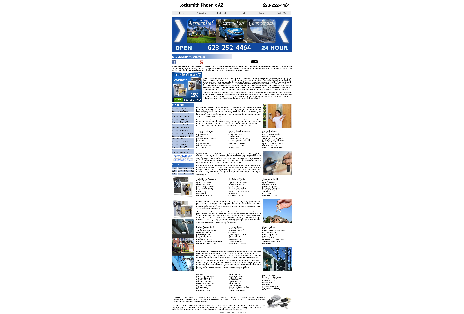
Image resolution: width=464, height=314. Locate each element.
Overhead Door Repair (270, 286)
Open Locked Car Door (204, 193)
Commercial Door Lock (204, 278)
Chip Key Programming (270, 133)
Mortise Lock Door (234, 133)
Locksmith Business (235, 142)
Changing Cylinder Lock (270, 238)
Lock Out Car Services (236, 184)
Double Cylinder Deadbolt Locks (273, 231)
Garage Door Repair (235, 135)
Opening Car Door (268, 136)
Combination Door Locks (270, 288)
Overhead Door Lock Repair (206, 138)
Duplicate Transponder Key (205, 227)
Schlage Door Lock (235, 278)
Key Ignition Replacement (205, 188)
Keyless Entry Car (234, 282)
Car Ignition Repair (202, 238)
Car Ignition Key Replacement (206, 179)
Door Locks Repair (234, 231)
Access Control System (270, 279)
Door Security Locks (203, 291)
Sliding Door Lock (268, 227)
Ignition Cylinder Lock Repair (272, 144)
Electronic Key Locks (203, 282)
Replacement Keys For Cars (206, 243)
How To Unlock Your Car (237, 179)
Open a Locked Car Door (205, 186)
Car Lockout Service (269, 234)
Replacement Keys (235, 136)
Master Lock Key (234, 274)
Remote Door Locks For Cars (238, 287)
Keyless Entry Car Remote (237, 183)
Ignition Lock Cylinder (203, 184)
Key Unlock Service (269, 184)
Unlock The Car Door (269, 186)
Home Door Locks (268, 275)
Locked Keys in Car (235, 193)
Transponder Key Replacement (207, 229)
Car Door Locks (233, 232)
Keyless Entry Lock (203, 280)
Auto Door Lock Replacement (272, 147)
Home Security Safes (203, 145)
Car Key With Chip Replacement (273, 190)
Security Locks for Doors (205, 276)
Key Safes (266, 284)
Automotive (201, 13)
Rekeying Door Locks (269, 229)
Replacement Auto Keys (204, 195)
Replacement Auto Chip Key (238, 138)
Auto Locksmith (201, 287)
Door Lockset (233, 289)
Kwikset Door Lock (235, 241)
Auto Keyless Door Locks (271, 241)
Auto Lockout (233, 186)
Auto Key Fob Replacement (206, 231)
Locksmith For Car (268, 193)
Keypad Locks (201, 274)
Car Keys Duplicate (203, 234)
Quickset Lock (201, 136)
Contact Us (281, 13)
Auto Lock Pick (267, 236)
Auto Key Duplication (269, 131)
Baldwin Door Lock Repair (237, 234)
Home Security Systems (237, 243)
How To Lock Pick (234, 240)
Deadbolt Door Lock (235, 280)
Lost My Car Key (268, 181)
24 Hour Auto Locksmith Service (273, 140)
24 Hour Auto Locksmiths (205, 190)
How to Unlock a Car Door (237, 188)
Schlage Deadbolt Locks (237, 291)
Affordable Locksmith (203, 133)
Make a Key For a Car (270, 142)
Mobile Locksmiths (203, 289)
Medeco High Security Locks (238, 229)
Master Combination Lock (271, 290)
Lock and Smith (233, 147)
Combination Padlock (235, 276)
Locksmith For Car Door (236, 190)
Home (181, 13)
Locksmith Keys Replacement (239, 131)
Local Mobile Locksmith (236, 144)
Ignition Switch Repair (204, 232)
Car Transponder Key (235, 195)
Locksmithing (201, 147)
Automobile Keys (268, 192)
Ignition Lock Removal (204, 183)
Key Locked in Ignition (204, 236)
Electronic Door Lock (203, 285)
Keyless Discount (202, 144)
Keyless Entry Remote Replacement (209, 241)
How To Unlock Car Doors (271, 135)
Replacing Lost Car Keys (271, 145)
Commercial (241, 13)
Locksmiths (200, 140)
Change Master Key (269, 232)
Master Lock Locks (235, 236)
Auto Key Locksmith (269, 195)
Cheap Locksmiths (235, 285)
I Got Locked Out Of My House (273, 240)
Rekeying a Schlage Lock (205, 283)
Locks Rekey (201, 142)
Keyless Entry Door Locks (271, 277)
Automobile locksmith (236, 145)
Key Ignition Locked (235, 227)
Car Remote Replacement (205, 181)
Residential (221, 13)
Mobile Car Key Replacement (238, 192)
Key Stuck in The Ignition (271, 188)
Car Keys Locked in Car (236, 181)
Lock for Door (267, 282)
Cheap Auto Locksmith (270, 179)
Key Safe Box (267, 243)
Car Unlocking (201, 192)
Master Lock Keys (234, 283)
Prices (261, 13)
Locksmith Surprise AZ (180, 130)
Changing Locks (234, 238)
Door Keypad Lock (268, 281)
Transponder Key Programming (273, 138)
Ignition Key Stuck (268, 183)
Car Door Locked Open (204, 240)
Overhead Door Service (204, 131)
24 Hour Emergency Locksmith (239, 140)
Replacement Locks (203, 135)
